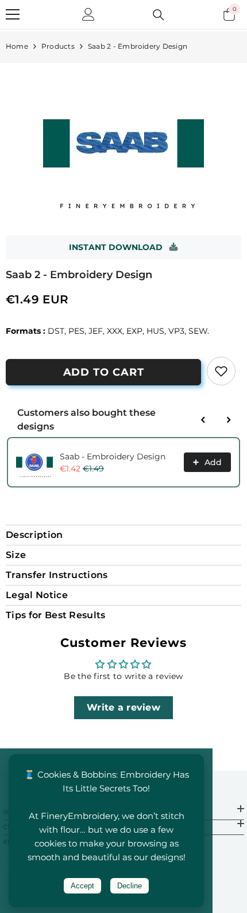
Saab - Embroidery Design (112, 456)
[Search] (158, 15)
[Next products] (228, 420)
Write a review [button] (123, 707)
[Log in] (88, 14)
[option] (123, 143)
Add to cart (103, 372)
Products (58, 46)
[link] (221, 371)
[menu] (13, 14)
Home (17, 46)
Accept (82, 885)
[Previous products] (203, 420)
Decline (129, 885)
